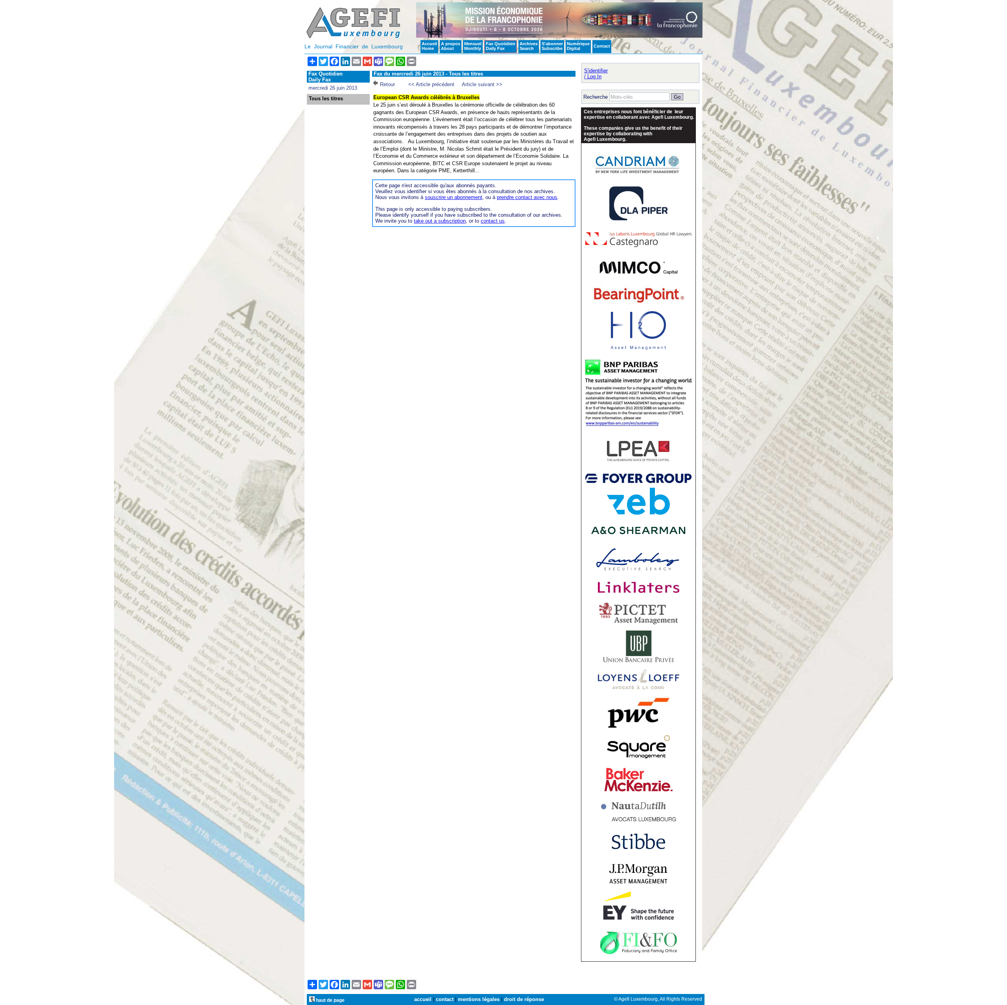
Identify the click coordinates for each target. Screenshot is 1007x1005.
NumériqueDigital (578, 46)
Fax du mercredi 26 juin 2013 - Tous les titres (428, 74)
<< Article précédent (431, 84)
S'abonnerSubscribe (552, 46)
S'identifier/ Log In (596, 73)
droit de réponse (524, 999)
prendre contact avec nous (527, 197)
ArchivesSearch (529, 46)
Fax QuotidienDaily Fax (500, 46)
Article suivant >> (482, 84)
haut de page (330, 1000)
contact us (493, 221)
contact (445, 999)
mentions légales (479, 999)
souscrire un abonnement (453, 197)
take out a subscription (440, 221)
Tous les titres (326, 98)
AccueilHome (429, 46)
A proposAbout (450, 46)
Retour (387, 84)
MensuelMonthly (472, 46)
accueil (423, 999)
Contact (602, 46)
